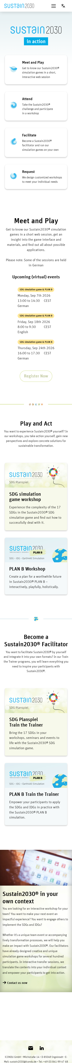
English (65, 5)
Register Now (36, 376)
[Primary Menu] (53, 5)
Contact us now (17, 983)
